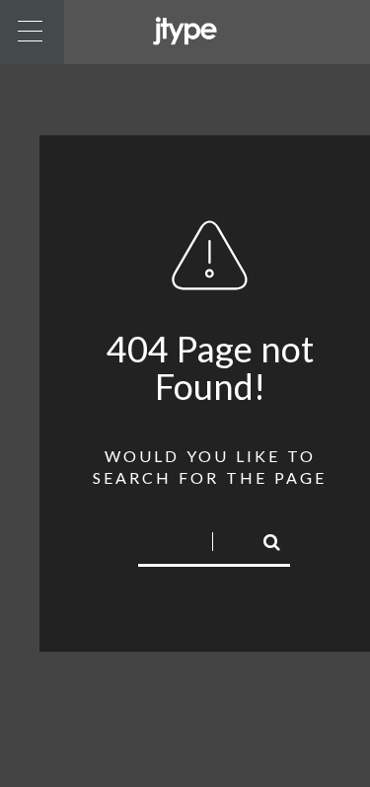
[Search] (263, 539)
